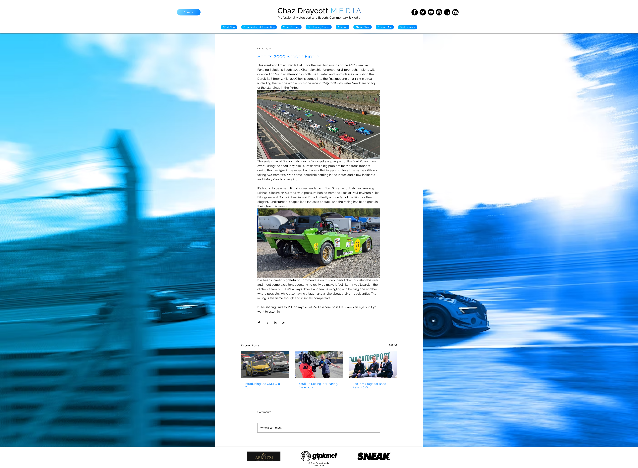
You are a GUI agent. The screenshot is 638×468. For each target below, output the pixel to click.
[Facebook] (414, 12)
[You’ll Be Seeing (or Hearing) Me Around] (319, 364)
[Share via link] (283, 322)
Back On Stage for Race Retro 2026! (369, 385)
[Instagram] (439, 12)
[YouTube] (431, 12)
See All (393, 344)
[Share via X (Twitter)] (267, 322)
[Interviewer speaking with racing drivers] (373, 364)
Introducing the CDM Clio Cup (262, 385)
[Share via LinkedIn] (275, 322)
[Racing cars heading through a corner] (265, 364)
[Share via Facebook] (259, 322)
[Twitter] (423, 12)
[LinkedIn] (447, 12)
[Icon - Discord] (455, 12)
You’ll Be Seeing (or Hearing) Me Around (318, 385)
